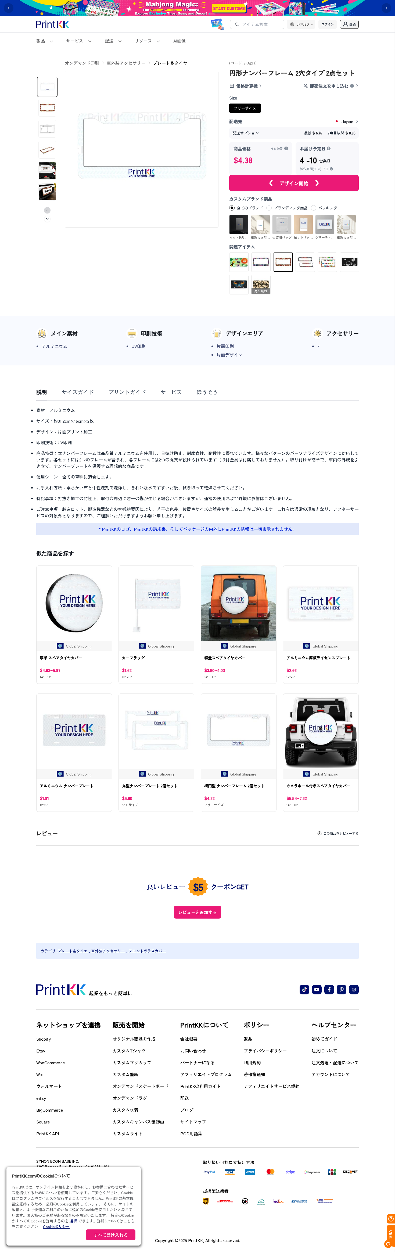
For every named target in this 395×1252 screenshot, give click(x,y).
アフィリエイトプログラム (206, 1074)
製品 (40, 40)
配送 (109, 40)
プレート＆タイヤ (170, 63)
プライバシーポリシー (265, 1050)
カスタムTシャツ (129, 1050)
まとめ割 (276, 148)
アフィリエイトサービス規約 (272, 1086)
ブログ (186, 1110)
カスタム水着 (125, 1110)
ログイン (327, 24)
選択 (73, 1220)
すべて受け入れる (111, 1235)
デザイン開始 (293, 183)
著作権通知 (254, 1074)
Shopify (43, 1039)
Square (43, 1121)
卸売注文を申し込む (329, 86)
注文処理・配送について (335, 1062)
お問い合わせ (193, 1050)
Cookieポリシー (56, 1226)
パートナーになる (197, 1062)
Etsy (40, 1050)
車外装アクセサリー (126, 63)
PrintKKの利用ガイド (200, 1086)
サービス (74, 40)
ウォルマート (49, 1086)
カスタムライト (128, 1133)
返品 (248, 1039)
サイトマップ (193, 1121)
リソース (143, 40)
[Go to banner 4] (212, 14)
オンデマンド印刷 (82, 63)
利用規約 (252, 1062)
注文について (324, 1050)
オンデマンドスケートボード (140, 1086)
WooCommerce (50, 1062)
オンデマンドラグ (130, 1098)
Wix (39, 1074)
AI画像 (179, 40)
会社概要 (189, 1039)
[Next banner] (386, 8)
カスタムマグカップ (132, 1062)
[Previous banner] (8, 8)
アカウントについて (330, 1074)
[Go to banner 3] (202, 14)
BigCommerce (49, 1110)
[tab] (41, 392)
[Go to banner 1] (183, 14)
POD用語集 (191, 1133)
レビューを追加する (197, 912)
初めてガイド (324, 1039)
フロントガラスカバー (147, 951)
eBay (41, 1098)
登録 (352, 24)
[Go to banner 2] (193, 14)
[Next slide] (47, 219)
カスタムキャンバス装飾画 (138, 1121)
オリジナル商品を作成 (134, 1039)
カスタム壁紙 (125, 1074)
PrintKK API (47, 1133)
